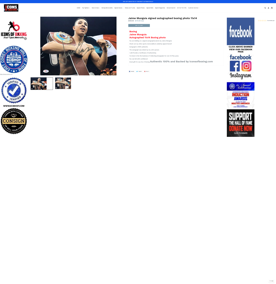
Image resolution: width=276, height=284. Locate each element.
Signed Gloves (119, 8)
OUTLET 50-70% (181, 8)
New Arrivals (96, 8)
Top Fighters (86, 8)
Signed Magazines (160, 8)
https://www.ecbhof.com (6, 74)
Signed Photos (141, 8)
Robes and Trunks (130, 8)
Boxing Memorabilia (107, 8)
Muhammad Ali (171, 8)
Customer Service (194, 8)
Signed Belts (149, 8)
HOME (78, 8)
